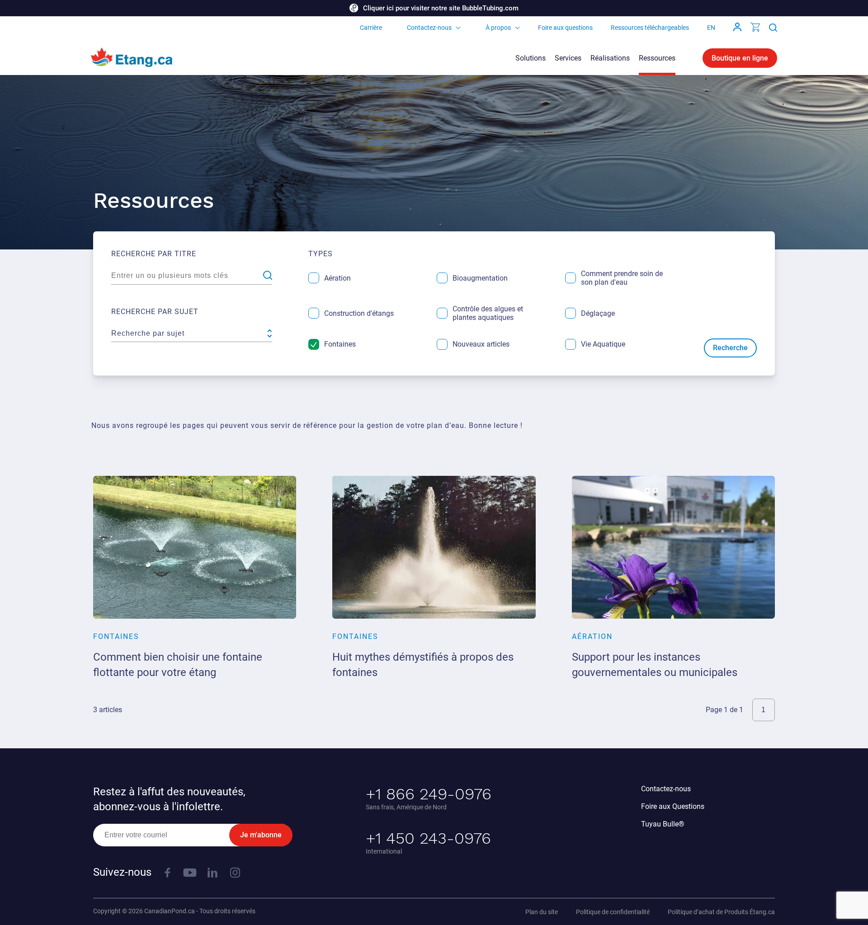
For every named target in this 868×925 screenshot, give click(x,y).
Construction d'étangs (359, 313)
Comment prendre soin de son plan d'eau (622, 277)
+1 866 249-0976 (428, 793)
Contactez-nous (429, 27)
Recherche (730, 347)
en (711, 27)
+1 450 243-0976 (428, 838)
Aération (337, 278)
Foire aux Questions (672, 806)
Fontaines (340, 344)
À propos (498, 27)
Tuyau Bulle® (662, 824)
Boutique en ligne (740, 58)
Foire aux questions (565, 27)
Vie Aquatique (603, 344)
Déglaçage (598, 313)
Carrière (371, 27)
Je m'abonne (261, 835)
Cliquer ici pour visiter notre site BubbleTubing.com (441, 8)
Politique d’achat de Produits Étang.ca (721, 912)
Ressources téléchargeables (650, 27)
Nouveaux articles (481, 344)
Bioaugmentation (480, 278)
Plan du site (541, 912)
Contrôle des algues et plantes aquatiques (488, 313)
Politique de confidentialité (613, 912)
